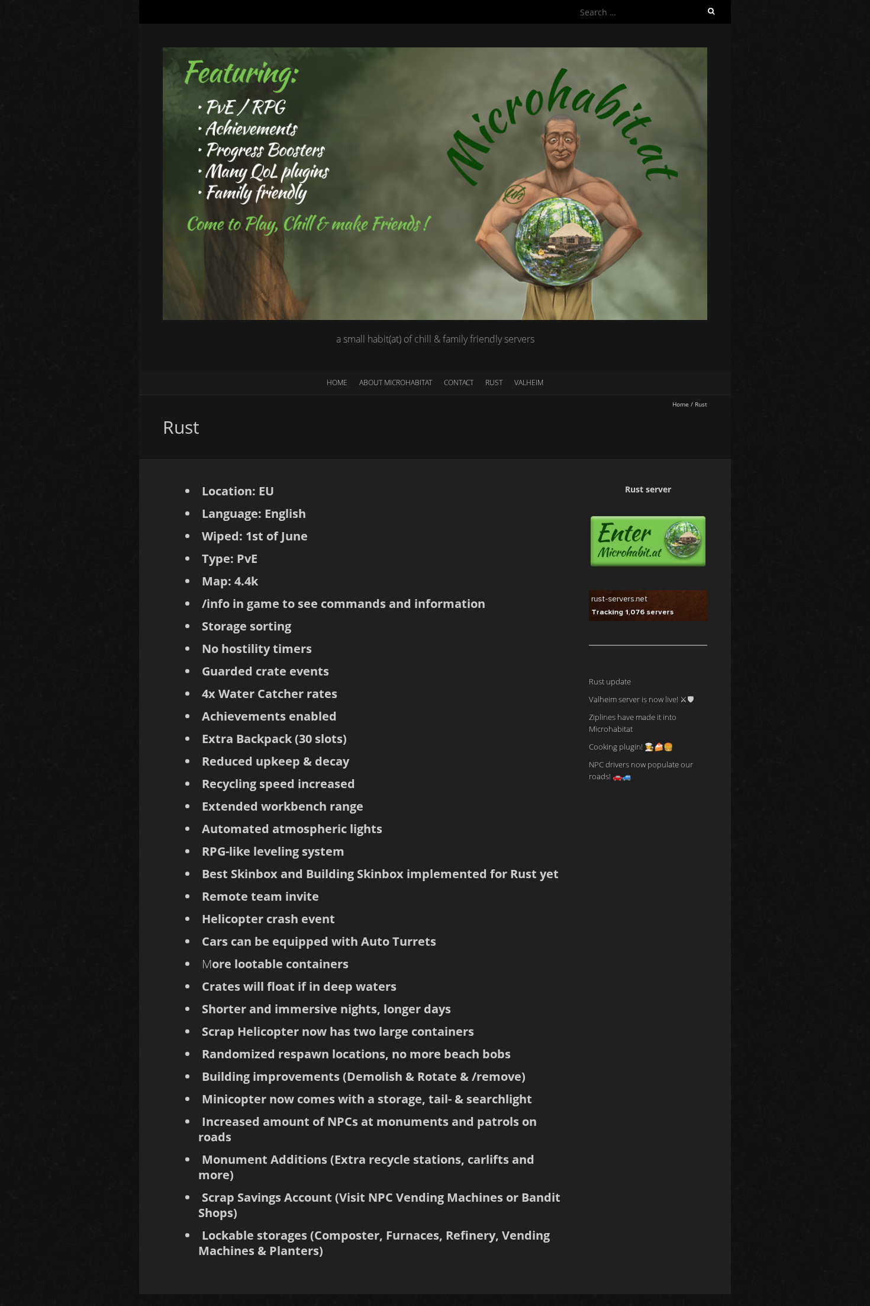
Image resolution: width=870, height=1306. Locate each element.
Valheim (528, 382)
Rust (493, 382)
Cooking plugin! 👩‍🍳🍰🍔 (631, 746)
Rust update (610, 681)
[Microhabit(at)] (435, 53)
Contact (458, 382)
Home (337, 382)
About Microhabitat (395, 382)
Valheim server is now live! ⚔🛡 (641, 699)
